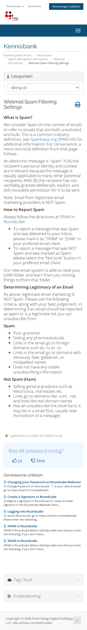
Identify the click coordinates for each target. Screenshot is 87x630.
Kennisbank (44, 55)
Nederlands (14, 6)
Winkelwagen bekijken (66, 6)
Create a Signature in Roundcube (31, 497)
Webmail (59, 59)
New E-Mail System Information (28, 59)
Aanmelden (35, 6)
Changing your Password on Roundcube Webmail (44, 482)
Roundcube (15, 63)
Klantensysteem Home (18, 55)
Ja (19, 460)
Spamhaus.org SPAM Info (53, 139)
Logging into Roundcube (25, 511)
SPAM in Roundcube (22, 526)
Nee (40, 460)
